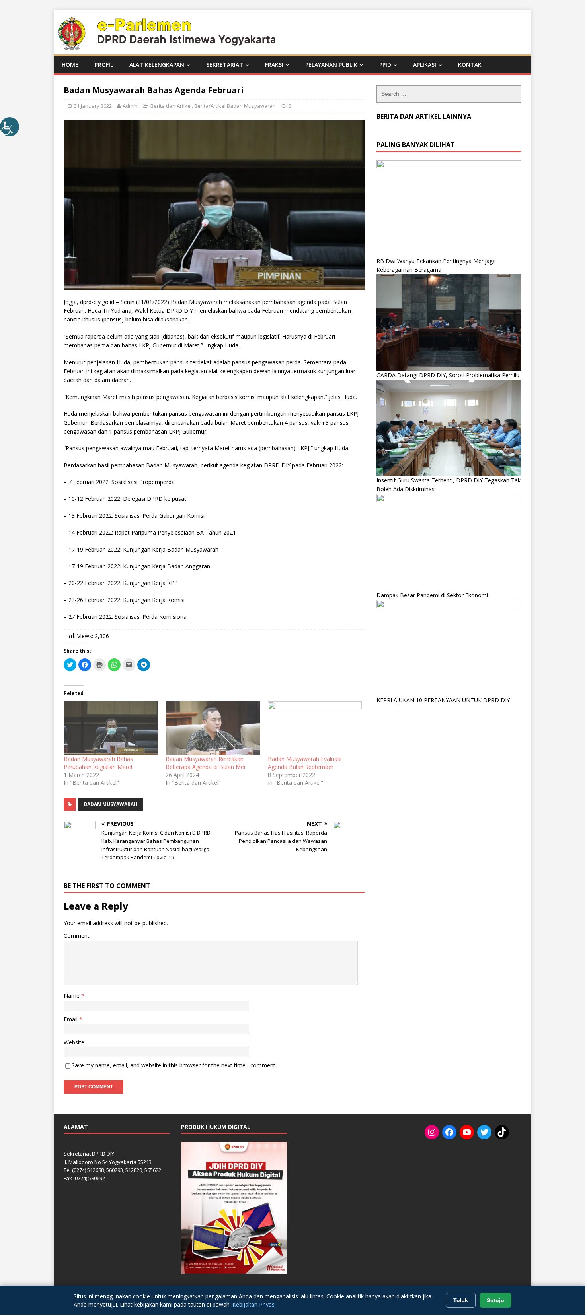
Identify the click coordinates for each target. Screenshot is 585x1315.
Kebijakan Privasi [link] (254, 1304)
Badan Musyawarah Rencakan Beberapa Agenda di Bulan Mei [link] (205, 763)
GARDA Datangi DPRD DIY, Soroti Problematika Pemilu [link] (447, 375)
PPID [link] (385, 64)
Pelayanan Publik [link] (331, 64)
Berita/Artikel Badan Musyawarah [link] (235, 105)
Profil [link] (104, 64)
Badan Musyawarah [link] (110, 804)
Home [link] (70, 64)
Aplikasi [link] (424, 64)
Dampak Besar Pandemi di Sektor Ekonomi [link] (432, 595)
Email (71, 1019)
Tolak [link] (460, 1300)
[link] (9, 126)
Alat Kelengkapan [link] (156, 64)
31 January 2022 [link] (93, 105)
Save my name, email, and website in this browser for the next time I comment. (174, 1065)
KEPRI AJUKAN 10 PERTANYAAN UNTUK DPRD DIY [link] (443, 700)
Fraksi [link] (274, 64)
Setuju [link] (495, 1300)
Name (72, 995)
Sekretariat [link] (224, 64)
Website (74, 1042)
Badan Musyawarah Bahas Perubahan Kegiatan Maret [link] (98, 763)
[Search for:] (448, 94)
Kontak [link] (470, 64)
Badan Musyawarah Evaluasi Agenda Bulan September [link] (304, 763)
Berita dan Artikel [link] (171, 105)
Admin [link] (130, 105)
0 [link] (289, 105)
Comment (77, 935)
